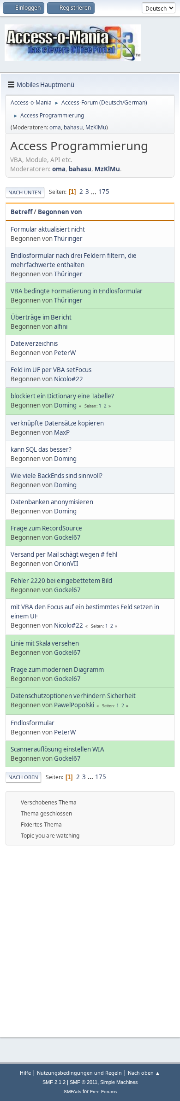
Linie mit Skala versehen (45, 643)
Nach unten (25, 192)
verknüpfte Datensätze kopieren (57, 423)
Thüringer (68, 238)
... (94, 191)
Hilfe (25, 1072)
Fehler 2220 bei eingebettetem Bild (61, 581)
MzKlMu (95, 127)
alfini (60, 326)
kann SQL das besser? (41, 449)
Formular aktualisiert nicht (48, 229)
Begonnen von (60, 212)
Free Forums (103, 1091)
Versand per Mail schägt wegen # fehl (64, 554)
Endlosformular (32, 723)
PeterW (65, 353)
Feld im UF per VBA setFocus (51, 370)
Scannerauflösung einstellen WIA (57, 749)
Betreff (21, 212)
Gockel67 (67, 537)
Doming (65, 405)
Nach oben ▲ (144, 1072)
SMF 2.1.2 (54, 1082)
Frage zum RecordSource (46, 528)
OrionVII (66, 563)
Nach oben (23, 777)
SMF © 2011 (83, 1082)
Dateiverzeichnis (34, 343)
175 (103, 191)
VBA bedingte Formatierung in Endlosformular (77, 291)
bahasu (73, 127)
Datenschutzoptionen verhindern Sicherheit (73, 696)
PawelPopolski (74, 705)
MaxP (62, 432)
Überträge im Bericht (41, 317)
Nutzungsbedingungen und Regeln (79, 1072)
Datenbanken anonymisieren (52, 502)
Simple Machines (119, 1082)
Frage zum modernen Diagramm (57, 669)
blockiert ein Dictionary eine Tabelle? (62, 396)
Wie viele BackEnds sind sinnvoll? (56, 476)
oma (55, 127)
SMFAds (72, 1091)
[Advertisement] (90, 940)
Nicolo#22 (68, 379)
